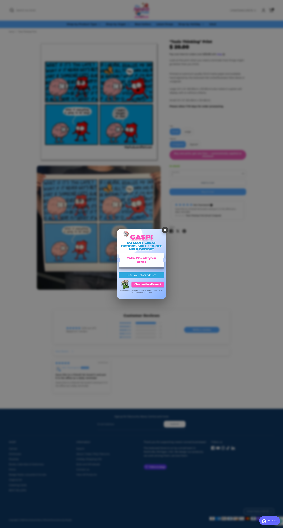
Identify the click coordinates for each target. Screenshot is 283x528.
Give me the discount (147, 284)
